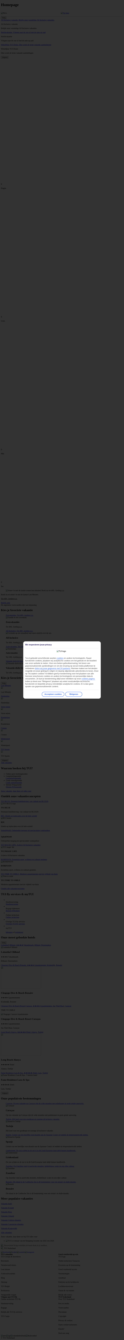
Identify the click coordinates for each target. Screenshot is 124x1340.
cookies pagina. (88, 679)
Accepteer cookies (53, 694)
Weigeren (73, 694)
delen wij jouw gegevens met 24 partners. (52, 668)
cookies (60, 658)
